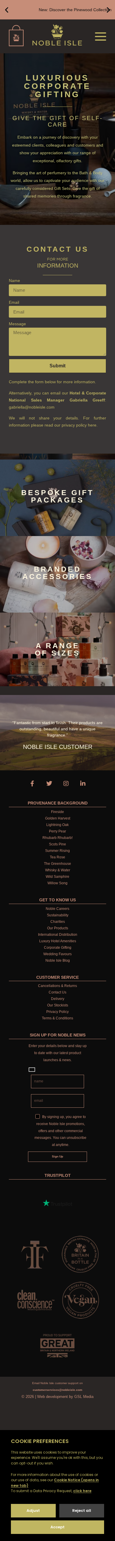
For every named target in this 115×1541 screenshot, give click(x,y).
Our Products (57, 928)
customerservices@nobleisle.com (57, 1389)
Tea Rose (57, 857)
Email (14, 302)
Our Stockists (57, 1005)
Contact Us (57, 992)
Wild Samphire (57, 877)
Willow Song (57, 883)
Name (14, 280)
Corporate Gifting (57, 947)
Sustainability (57, 915)
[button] (6, 10)
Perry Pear (57, 831)
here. (93, 425)
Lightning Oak (57, 825)
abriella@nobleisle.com (33, 407)
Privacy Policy (57, 1012)
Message (17, 323)
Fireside (57, 812)
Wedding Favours (57, 954)
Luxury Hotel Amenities (57, 941)
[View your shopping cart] (14, 35)
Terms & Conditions (57, 1018)
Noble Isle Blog (57, 960)
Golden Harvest (57, 818)
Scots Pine (57, 844)
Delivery (57, 999)
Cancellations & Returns (57, 986)
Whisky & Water (57, 870)
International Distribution (57, 935)
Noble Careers (57, 909)
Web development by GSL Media (65, 1397)
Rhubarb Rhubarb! (57, 838)
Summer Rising (57, 851)
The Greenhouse (57, 864)
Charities (57, 922)
